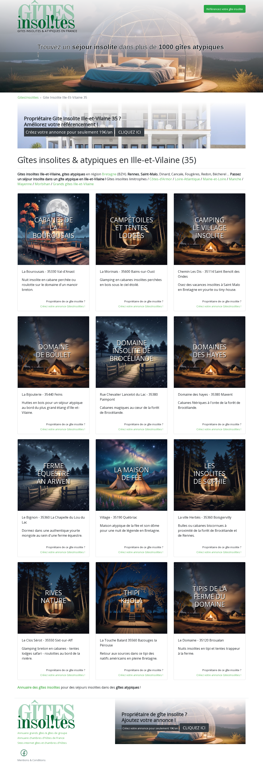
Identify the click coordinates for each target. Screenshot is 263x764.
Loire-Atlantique (187, 179)
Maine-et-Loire (214, 179)
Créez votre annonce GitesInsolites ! (62, 306)
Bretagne (109, 174)
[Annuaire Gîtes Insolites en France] (46, 714)
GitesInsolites (28, 97)
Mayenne (24, 184)
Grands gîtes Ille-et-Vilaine (73, 184)
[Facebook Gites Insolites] (23, 755)
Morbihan (42, 184)
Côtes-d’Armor (161, 179)
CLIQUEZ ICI (129, 132)
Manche (235, 179)
